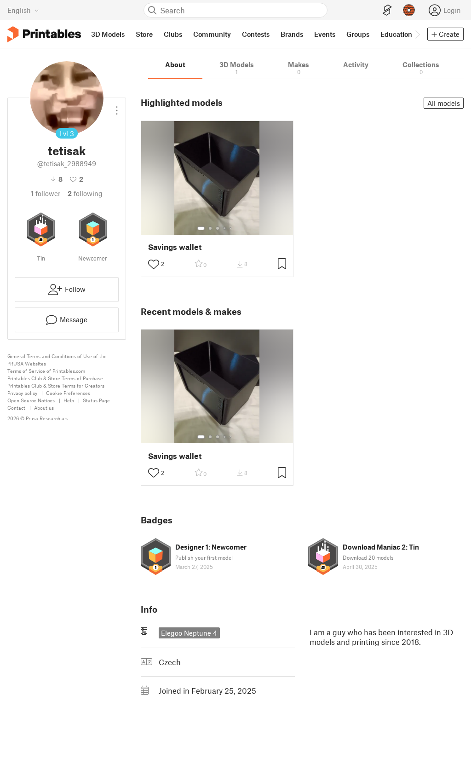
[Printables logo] (44, 34)
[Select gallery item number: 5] (231, 228)
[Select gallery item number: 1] (201, 228)
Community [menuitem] (212, 34)
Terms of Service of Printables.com (46, 371)
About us (44, 408)
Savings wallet (174, 247)
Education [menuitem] (396, 34)
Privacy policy (22, 393)
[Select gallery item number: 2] (210, 228)
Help (68, 400)
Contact (16, 408)
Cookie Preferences (68, 393)
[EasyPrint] (387, 10)
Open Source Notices (31, 400)
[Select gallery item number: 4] (225, 228)
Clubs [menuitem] (173, 34)
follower (45, 193)
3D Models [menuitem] (108, 34)
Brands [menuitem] (292, 34)
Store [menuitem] (144, 34)
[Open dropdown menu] (117, 107)
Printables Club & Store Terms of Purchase (55, 378)
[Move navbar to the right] (417, 34)
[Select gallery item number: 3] (217, 228)
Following (85, 193)
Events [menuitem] (324, 34)
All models (443, 103)
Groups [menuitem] (357, 34)
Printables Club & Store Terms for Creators (55, 385)
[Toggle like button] (153, 264)
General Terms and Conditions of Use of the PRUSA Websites (57, 359)
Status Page (96, 400)
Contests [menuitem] (256, 34)
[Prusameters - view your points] (409, 10)
